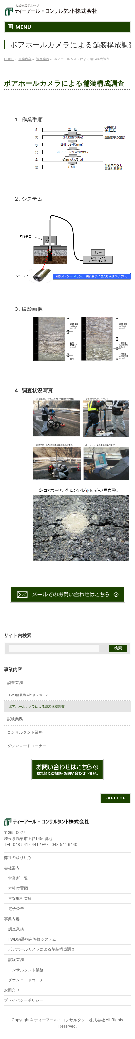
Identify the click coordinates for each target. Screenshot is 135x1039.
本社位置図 (18, 888)
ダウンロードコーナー (27, 746)
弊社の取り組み (17, 857)
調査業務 (15, 682)
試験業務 (15, 719)
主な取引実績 (20, 898)
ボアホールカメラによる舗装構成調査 (37, 706)
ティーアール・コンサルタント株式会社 (69, 1020)
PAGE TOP (126, 1001)
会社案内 (12, 868)
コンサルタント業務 (25, 732)
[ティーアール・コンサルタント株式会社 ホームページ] (51, 10)
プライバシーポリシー (23, 1000)
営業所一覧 (18, 878)
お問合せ (12, 990)
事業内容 (13, 669)
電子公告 (16, 908)
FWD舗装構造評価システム (29, 695)
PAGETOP (115, 798)
